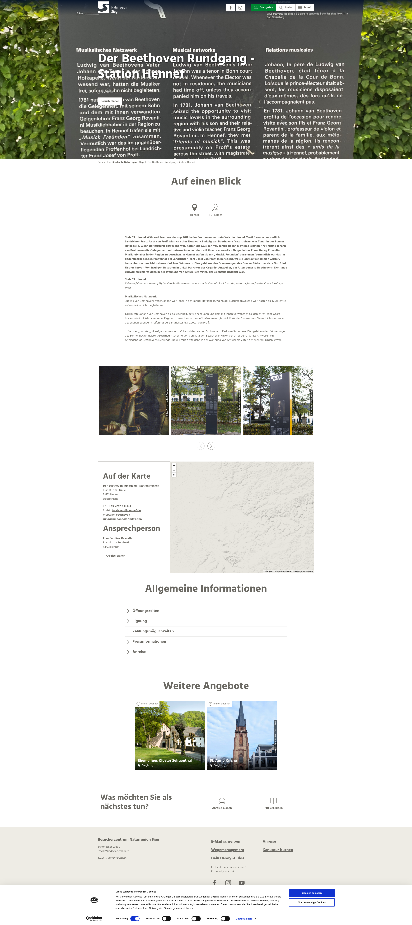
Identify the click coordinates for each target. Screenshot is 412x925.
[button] (230, 7)
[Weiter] (211, 446)
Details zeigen (244, 918)
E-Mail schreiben (225, 842)
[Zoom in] (174, 465)
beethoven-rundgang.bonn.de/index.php (122, 517)
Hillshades (269, 571)
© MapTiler (280, 571)
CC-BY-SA (275, 747)
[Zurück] (201, 446)
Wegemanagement (227, 850)
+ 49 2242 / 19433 (119, 506)
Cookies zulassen (312, 893)
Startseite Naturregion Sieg (128, 162)
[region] (242, 517)
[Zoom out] (174, 470)
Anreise (269, 842)
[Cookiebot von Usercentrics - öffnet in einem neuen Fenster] (94, 918)
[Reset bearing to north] (174, 474)
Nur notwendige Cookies (312, 902)
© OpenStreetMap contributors (299, 571)
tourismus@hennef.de (126, 510)
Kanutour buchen (278, 850)
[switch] (166, 918)
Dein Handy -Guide (227, 858)
